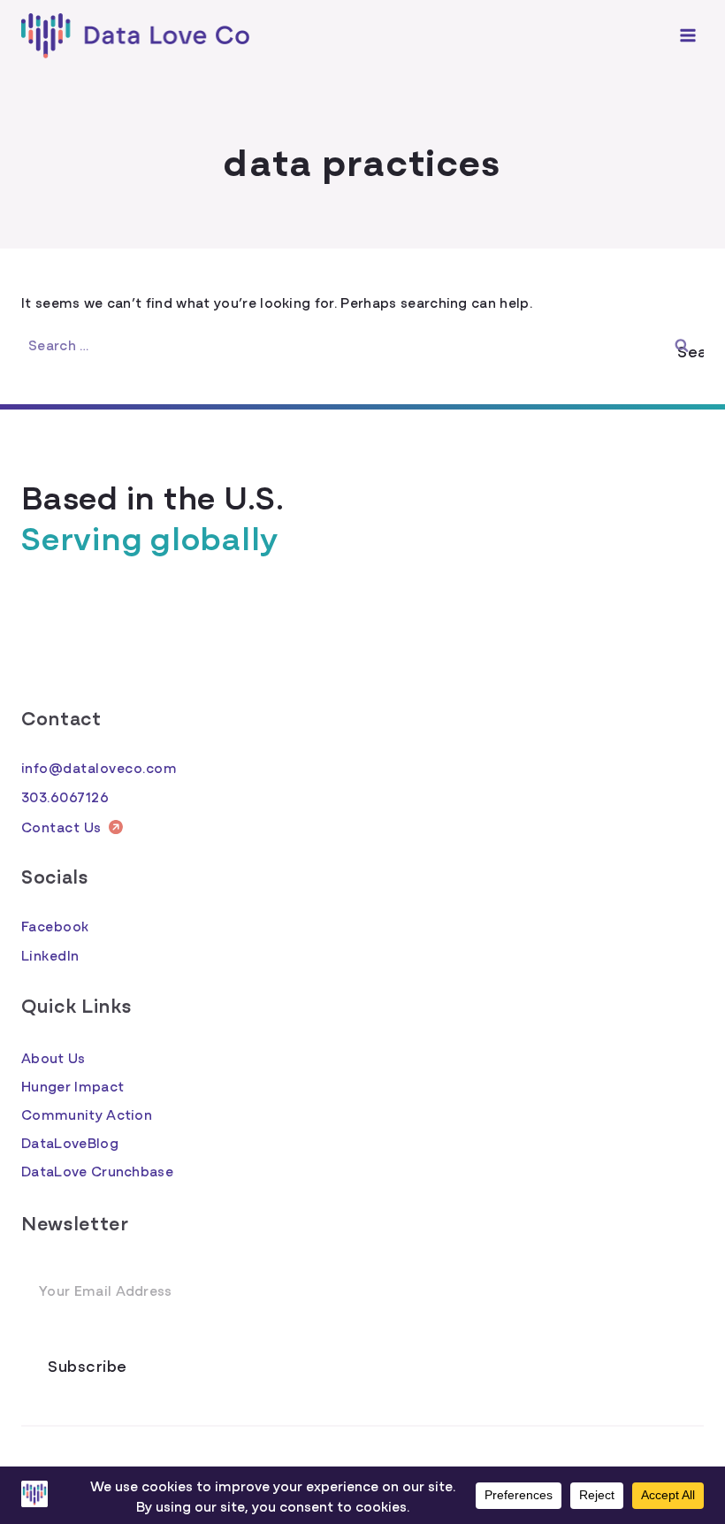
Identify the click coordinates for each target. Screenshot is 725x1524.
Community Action (86, 1113)
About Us (53, 1057)
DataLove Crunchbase (97, 1170)
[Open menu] (687, 36)
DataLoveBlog (69, 1142)
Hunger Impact (72, 1085)
